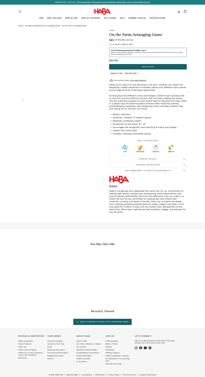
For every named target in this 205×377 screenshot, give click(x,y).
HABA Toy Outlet (83, 359)
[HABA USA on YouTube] (145, 347)
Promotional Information (57, 353)
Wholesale (109, 350)
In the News (81, 362)
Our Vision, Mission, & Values (88, 344)
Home (20, 26)
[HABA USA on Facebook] (140, 347)
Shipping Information (56, 350)
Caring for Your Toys (55, 344)
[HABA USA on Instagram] (136, 347)
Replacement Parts (55, 356)
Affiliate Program (112, 353)
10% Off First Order (113, 364)
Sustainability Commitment (87, 353)
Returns (50, 359)
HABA (112, 30)
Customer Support (55, 341)
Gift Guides (110, 18)
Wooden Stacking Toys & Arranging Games (42, 26)
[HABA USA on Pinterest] (150, 347)
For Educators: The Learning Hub (117, 360)
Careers (108, 347)
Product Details (147, 159)
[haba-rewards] (174, 11)
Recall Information (84, 356)
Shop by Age (71, 18)
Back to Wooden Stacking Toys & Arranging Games (104, 322)
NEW (41, 18)
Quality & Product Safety (86, 350)
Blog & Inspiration (25, 341)
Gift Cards (22, 358)
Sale (122, 18)
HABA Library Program (27, 350)
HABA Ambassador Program (117, 356)
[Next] (23, 99)
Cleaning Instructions (148, 165)
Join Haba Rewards (138, 80)
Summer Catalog (137, 18)
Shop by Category (90, 18)
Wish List (22, 347)
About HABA (81, 341)
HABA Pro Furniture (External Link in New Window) (30, 354)
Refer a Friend (111, 344)
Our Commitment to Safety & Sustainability (148, 170)
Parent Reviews (24, 344)
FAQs (49, 347)
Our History (81, 347)
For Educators (157, 18)
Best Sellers (54, 18)
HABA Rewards (111, 341)
